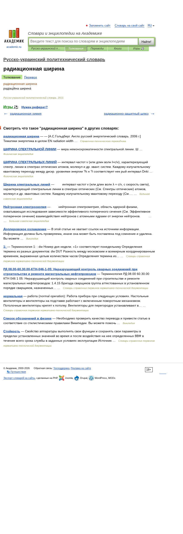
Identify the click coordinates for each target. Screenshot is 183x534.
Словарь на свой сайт (129, 25)
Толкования (75, 48)
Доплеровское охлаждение (24, 229)
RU (150, 25)
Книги (118, 48)
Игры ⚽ (138, 48)
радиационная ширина (21, 136)
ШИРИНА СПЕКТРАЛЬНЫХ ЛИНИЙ (30, 162)
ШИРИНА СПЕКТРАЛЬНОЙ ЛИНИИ (29, 149)
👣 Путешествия (16, 371)
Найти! (146, 41)
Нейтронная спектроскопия (24, 207)
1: (5, 246)
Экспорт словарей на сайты (19, 378)
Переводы (97, 48)
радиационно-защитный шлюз (126, 113)
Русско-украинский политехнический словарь (46, 48)
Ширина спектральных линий (26, 184)
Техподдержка (61, 368)
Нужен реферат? (34, 107)
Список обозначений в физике (27, 318)
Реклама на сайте (81, 368)
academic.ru (13, 47)
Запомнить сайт (99, 25)
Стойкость (11, 331)
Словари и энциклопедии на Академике (65, 33)
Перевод (30, 77)
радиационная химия (26, 113)
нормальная (13, 296)
